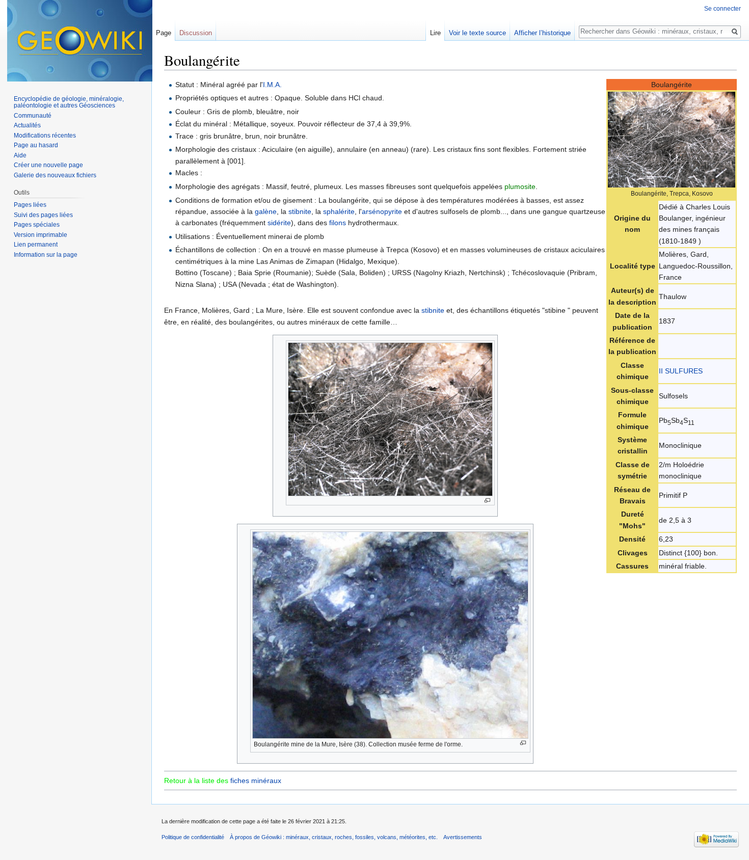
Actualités (27, 125)
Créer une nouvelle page (48, 165)
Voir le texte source (477, 33)
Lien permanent (36, 244)
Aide (20, 155)
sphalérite (339, 211)
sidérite (279, 223)
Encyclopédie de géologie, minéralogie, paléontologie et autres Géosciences (69, 102)
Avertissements (462, 837)
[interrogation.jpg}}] (671, 139)
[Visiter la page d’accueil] (79, 41)
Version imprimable (40, 234)
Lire (435, 33)
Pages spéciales (37, 224)
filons (337, 223)
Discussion (195, 33)
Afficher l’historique (542, 33)
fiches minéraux (255, 780)
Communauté (32, 115)
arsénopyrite (382, 211)
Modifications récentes (45, 135)
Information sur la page (45, 254)
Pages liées (30, 204)
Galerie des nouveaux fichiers (55, 175)
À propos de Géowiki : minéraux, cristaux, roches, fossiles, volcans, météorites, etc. (334, 837)
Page (163, 33)
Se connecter (722, 8)
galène (266, 211)
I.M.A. (272, 84)
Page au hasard (36, 145)
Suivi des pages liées (43, 215)
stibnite (299, 211)
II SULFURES (681, 371)
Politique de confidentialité (193, 837)
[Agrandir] (487, 500)
